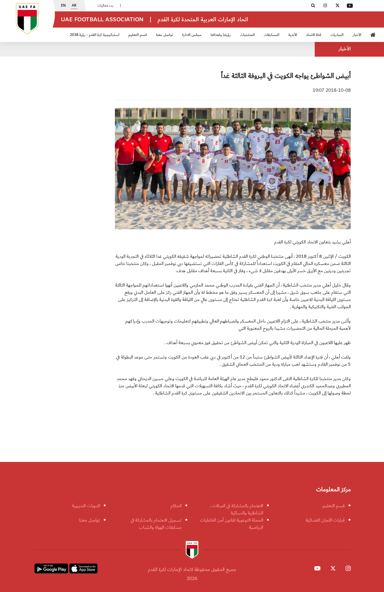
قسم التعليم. (333, 506)
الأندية (292, 35)
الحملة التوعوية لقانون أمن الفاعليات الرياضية (231, 523)
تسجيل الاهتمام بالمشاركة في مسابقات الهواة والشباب (156, 523)
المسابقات (271, 35)
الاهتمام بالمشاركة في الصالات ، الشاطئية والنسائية (236, 509)
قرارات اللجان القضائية (325, 520)
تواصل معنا (89, 520)
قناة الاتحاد (313, 35)
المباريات (337, 35)
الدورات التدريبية (86, 506)
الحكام (176, 506)
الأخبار (356, 35)
